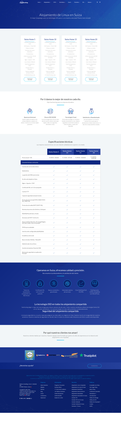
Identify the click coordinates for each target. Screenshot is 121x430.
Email (69, 2)
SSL (83, 2)
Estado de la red (59, 397)
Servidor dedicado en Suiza (78, 404)
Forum (42, 393)
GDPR (91, 406)
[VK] (24, 398)
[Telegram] (29, 398)
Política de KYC (93, 400)
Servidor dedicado (76, 402)
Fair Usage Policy (93, 387)
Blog (42, 391)
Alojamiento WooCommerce (78, 391)
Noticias (42, 389)
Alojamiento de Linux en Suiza (79, 387)
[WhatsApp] (31, 398)
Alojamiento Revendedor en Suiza (79, 395)
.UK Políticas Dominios (60, 391)
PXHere (45, 375)
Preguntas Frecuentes (59, 385)
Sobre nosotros (44, 385)
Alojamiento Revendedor (77, 393)
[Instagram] (26, 398)
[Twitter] (21, 398)
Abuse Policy (92, 389)
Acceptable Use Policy (95, 385)
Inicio (39, 2)
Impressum (43, 397)
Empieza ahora (30, 79)
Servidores (62, 2)
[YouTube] (28, 398)
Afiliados (42, 387)
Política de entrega (94, 397)
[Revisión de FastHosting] (30, 355)
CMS (54, 2)
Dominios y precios (76, 406)
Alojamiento (47, 2)
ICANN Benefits (58, 395)
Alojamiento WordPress (77, 389)
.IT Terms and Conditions (60, 389)
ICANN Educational (59, 393)
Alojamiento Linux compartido (79, 385)
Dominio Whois (58, 387)
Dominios (76, 2)
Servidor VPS (74, 397)
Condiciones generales (95, 391)
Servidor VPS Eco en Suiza (77, 400)
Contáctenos (94, 365)
